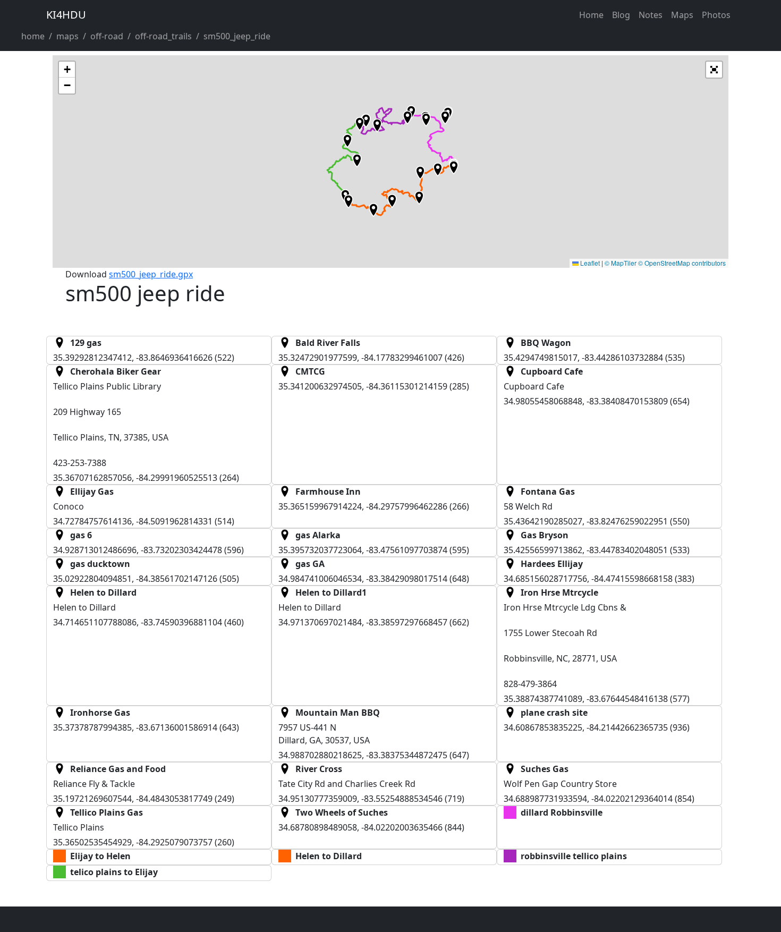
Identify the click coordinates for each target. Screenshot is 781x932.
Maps (682, 15)
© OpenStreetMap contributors (682, 262)
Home (591, 15)
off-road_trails (163, 36)
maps (67, 36)
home (33, 36)
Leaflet (589, 262)
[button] (407, 117)
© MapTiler (620, 262)
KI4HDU (66, 14)
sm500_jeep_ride (236, 36)
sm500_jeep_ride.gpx (151, 274)
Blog (621, 15)
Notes (651, 15)
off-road (106, 36)
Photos (716, 15)
